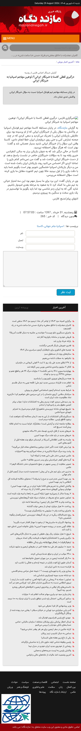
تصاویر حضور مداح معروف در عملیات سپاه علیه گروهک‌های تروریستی (40, 498)
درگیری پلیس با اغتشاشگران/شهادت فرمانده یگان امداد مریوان (43, 538)
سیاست (25, 682)
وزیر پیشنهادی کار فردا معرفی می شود (54, 606)
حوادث (14, 682)
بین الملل (71, 687)
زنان (61, 687)
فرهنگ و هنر (23, 687)
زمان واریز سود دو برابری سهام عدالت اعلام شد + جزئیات (46, 594)
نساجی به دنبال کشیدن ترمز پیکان (56, 633)
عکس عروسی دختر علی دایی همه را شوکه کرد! (50, 455)
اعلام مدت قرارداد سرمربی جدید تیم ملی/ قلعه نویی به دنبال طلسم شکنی (41, 384)
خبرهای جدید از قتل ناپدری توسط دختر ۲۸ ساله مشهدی (47, 431)
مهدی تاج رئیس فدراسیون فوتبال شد (55, 617)
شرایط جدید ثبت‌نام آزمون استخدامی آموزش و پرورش (48, 390)
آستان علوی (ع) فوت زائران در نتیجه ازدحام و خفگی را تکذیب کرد (43, 562)
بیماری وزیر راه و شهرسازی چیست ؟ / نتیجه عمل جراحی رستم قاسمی (41, 571)
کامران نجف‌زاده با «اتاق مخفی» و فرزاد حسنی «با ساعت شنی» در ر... (44, 55)
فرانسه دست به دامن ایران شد (58, 567)
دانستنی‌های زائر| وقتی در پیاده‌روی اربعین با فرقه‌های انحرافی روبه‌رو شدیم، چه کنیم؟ (41, 589)
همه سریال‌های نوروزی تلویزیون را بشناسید (52, 378)
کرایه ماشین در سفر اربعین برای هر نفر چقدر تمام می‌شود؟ (45, 629)
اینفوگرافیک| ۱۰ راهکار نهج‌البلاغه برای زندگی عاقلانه (49, 542)
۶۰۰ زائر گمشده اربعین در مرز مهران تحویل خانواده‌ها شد (46, 558)
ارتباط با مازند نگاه (58, 692)
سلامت (51, 687)
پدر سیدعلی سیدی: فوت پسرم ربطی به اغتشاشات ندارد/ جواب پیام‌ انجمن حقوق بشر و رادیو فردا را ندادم (42, 403)
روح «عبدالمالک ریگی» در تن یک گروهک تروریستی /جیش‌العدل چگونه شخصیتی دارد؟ (40, 516)
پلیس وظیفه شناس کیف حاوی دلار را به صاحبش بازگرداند (46, 642)
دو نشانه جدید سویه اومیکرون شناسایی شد (52, 575)
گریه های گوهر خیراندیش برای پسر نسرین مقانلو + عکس (46, 460)
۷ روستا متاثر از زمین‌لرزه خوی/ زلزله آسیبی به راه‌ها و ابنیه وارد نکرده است (39, 493)
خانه (77, 62)
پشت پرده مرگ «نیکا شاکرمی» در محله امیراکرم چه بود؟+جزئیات (43, 451)
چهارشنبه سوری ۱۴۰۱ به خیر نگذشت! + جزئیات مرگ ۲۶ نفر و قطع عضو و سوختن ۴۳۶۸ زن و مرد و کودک (40, 373)
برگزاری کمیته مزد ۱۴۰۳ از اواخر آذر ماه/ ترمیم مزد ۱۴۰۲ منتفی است (41, 321)
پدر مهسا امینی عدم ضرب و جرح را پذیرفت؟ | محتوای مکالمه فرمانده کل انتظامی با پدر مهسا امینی (39, 481)
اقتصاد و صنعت (40, 682)
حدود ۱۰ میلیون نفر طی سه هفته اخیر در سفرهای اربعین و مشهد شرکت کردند (40, 548)
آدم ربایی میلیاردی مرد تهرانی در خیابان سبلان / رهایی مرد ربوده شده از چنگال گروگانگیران (40, 612)
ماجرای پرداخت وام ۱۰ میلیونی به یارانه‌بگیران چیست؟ (48, 511)
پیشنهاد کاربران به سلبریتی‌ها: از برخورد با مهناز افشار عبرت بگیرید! (42, 522)
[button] (11, 38)
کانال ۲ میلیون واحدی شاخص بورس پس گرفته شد (49, 367)
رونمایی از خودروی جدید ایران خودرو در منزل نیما (50, 646)
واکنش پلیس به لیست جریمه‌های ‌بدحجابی (52, 650)
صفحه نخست (69, 682)
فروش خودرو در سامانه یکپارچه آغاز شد (54, 337)
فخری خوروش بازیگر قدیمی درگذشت (55, 345)
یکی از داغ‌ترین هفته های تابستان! (56, 638)
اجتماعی (55, 682)
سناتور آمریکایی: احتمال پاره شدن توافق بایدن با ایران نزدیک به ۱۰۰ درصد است (39, 600)
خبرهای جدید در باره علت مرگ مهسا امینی (52, 435)
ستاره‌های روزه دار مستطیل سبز (57, 354)
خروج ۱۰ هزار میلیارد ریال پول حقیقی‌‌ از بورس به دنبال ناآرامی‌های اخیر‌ (40, 534)
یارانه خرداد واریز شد (62, 341)
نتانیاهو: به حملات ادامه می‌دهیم (56, 358)
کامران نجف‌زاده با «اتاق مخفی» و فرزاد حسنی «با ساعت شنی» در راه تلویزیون (41, 327)
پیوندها (42, 692)
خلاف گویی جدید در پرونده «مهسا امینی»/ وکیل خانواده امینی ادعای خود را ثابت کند (39, 528)
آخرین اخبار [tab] (59, 307)
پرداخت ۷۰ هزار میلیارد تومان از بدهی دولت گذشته (49, 506)
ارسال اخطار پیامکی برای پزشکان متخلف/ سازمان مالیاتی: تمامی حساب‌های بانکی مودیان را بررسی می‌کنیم (43, 623)
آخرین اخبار (69, 62)
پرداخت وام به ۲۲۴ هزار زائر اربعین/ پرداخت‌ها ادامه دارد (46, 502)
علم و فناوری (38, 687)
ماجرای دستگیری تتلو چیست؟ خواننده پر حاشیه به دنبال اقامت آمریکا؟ (40, 333)
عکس (73, 692)
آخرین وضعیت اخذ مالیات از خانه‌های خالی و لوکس (49, 655)
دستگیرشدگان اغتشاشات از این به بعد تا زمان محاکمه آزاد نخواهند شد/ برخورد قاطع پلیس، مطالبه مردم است (40, 418)
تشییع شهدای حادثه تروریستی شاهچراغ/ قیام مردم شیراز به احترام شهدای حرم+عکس (42, 411)
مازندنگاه (62, 128)
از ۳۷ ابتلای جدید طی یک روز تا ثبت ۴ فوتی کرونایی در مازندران (43, 362)
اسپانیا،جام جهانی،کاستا (50, 226)
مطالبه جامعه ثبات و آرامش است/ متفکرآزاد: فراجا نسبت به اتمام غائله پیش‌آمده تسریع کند (40, 425)
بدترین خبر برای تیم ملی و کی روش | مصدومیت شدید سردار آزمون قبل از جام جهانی (39, 473)
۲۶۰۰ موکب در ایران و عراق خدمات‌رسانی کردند (51, 554)
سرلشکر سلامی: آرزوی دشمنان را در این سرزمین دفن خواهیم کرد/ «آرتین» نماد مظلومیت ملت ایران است (39, 396)
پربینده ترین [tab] (21, 307)
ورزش (60, 62)
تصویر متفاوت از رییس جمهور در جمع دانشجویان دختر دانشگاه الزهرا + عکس (40, 466)
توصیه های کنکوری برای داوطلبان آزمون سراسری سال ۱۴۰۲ (45, 350)
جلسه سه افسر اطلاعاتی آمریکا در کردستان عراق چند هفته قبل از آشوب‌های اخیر (42, 441)
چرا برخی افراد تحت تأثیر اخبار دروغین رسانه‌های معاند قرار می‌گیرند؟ (41, 447)
